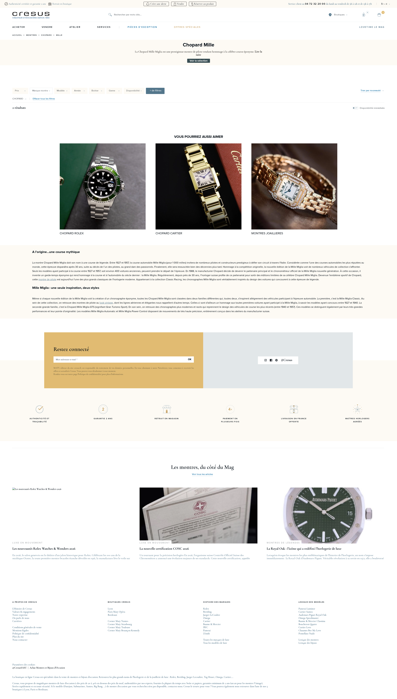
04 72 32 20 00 (315, 4)
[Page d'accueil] (31, 15)
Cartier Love (305, 627)
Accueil (17, 35)
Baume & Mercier (212, 624)
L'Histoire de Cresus (22, 608)
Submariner (79, 686)
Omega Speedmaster (309, 618)
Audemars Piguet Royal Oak (312, 614)
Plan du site (18, 636)
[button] (155, 91)
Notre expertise (20, 614)
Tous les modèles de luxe (215, 642)
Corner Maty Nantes (118, 621)
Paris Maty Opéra (116, 611)
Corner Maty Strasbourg (120, 624)
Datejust (68, 686)
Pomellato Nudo (307, 633)
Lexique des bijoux (308, 642)
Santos (89, 686)
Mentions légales (20, 630)
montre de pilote (47, 279)
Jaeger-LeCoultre (211, 614)
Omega (206, 618)
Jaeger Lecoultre (195, 677)
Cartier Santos (306, 611)
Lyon (110, 608)
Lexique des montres (309, 639)
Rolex (206, 608)
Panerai (207, 630)
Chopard (46, 35)
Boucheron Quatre (308, 624)
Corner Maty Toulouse (119, 627)
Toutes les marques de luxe (216, 639)
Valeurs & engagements (23, 611)
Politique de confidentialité (89, 374)
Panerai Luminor (307, 608)
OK (189, 359)
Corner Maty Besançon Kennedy (124, 630)
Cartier (206, 621)
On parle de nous (20, 618)
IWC (205, 627)
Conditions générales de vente (27, 627)
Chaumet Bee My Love (310, 630)
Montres (31, 35)
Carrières (17, 621)
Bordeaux (112, 614)
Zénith (206, 633)
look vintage (106, 303)
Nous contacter (19, 639)
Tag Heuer (209, 677)
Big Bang (98, 686)
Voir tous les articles (202, 474)
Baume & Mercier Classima (312, 621)
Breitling (207, 611)
